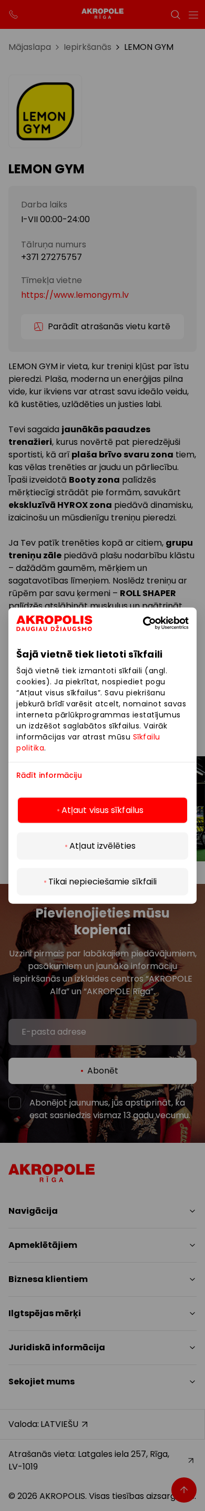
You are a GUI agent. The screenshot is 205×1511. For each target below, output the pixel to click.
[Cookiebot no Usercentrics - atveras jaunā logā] (159, 623)
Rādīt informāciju (49, 775)
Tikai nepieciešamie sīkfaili (102, 882)
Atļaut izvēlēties (102, 846)
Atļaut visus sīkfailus (103, 810)
